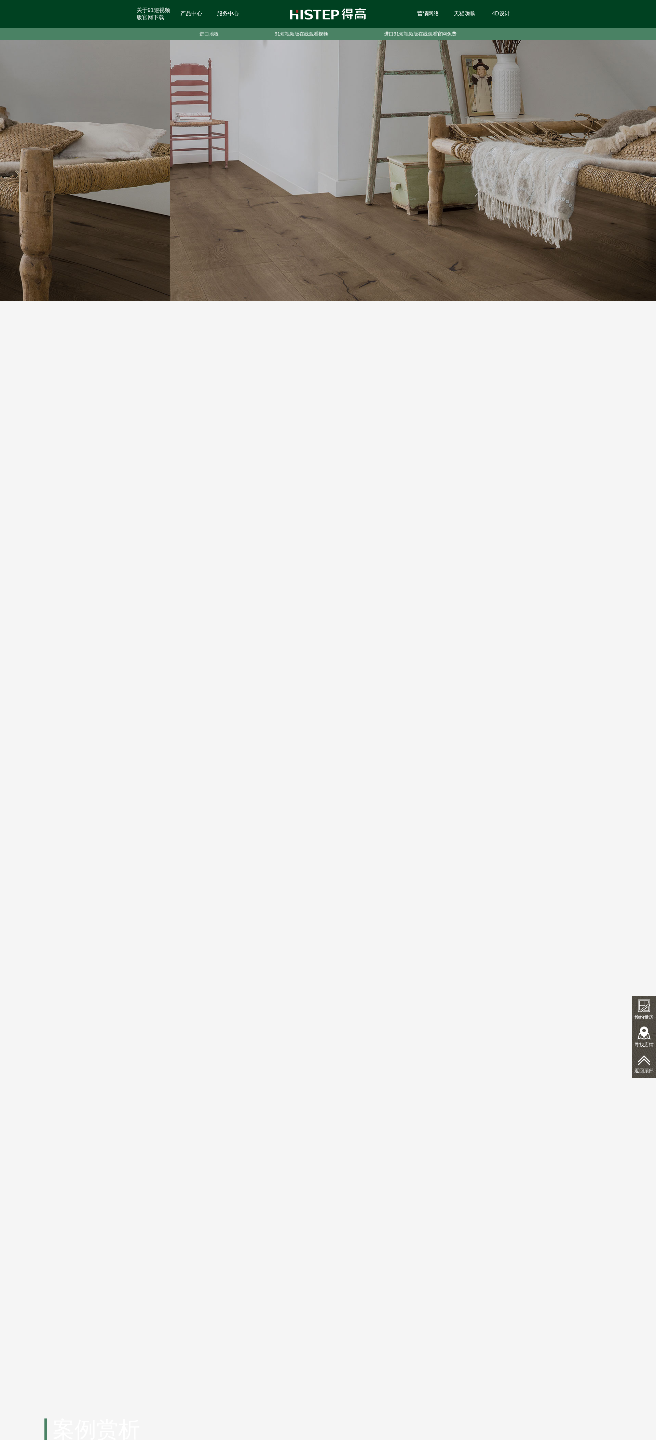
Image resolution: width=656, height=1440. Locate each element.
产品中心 (191, 13)
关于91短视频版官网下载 (153, 13)
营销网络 (428, 13)
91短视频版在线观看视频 (301, 34)
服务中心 (228, 13)
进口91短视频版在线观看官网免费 (420, 34)
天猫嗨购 (465, 13)
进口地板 (209, 34)
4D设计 (501, 13)
